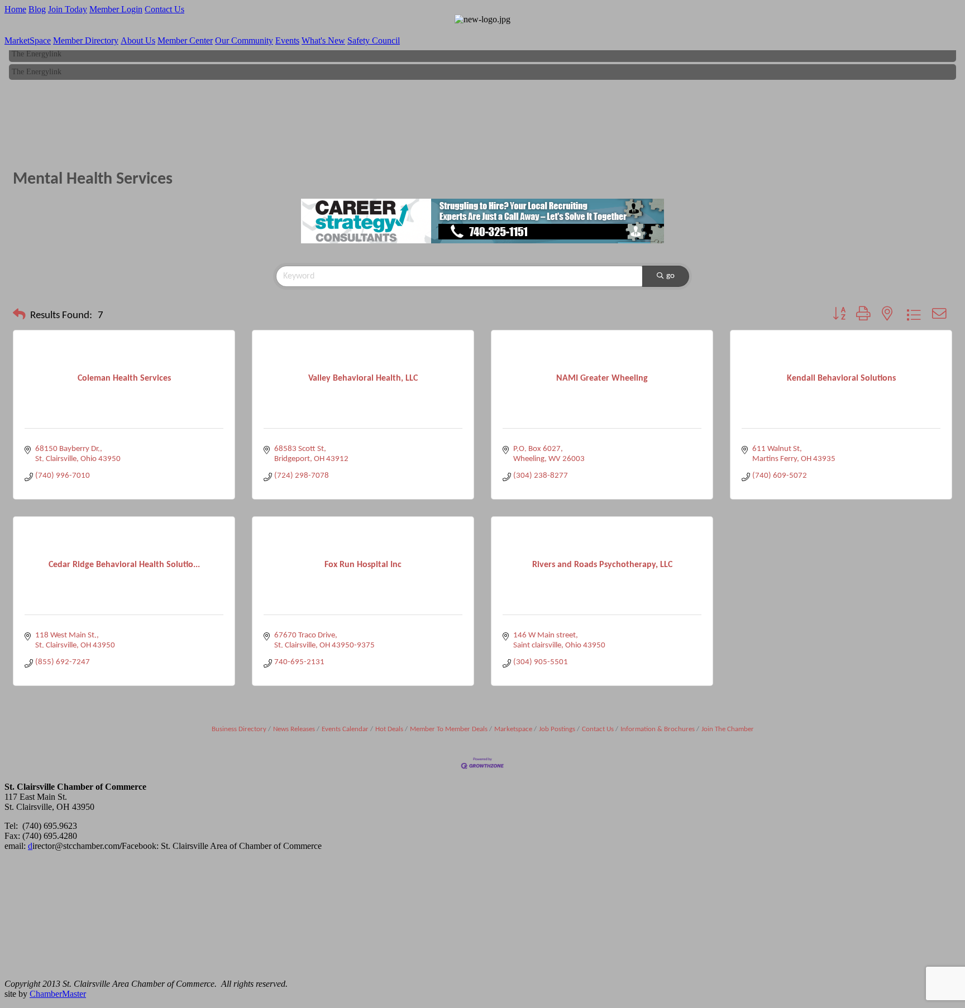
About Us (138, 40)
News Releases (294, 729)
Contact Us (164, 9)
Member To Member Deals (449, 729)
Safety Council (373, 40)
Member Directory (85, 40)
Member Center (185, 40)
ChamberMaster (58, 994)
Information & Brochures (657, 729)
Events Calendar (345, 729)
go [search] (670, 276)
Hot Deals (389, 729)
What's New (323, 40)
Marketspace (513, 729)
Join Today (67, 9)
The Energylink (36, 50)
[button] (19, 315)
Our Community (244, 40)
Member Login (115, 9)
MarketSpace (27, 40)
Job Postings (557, 729)
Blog (37, 9)
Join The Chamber (727, 729)
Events (287, 40)
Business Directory (239, 729)
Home (15, 9)
